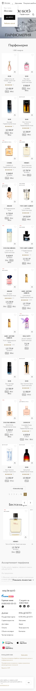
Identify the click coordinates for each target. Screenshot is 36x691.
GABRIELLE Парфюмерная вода (9, 166)
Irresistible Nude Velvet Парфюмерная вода (26, 426)
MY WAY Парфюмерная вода (9, 294)
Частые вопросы (7, 635)
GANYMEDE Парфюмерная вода (26, 296)
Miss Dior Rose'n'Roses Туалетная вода (27, 80)
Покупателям (28, 3)
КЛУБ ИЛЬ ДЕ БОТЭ (26, 617)
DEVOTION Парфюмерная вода (9, 426)
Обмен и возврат (8, 631)
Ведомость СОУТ (6, 668)
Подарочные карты (8, 617)
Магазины (18, 3)
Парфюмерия (24, 14)
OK (29, 682)
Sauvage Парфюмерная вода (9, 123)
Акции (21, 624)
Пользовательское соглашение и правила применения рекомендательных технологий (16, 664)
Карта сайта (24, 655)
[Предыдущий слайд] (24, 502)
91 (21, 494)
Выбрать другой (9, 23)
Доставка (5, 624)
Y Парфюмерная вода (26, 251)
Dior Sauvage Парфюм (9, 384)
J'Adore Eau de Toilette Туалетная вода (10, 80)
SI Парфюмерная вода (9, 209)
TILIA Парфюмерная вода (9, 341)
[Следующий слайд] (30, 502)
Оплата (4, 628)
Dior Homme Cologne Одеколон (9, 471)
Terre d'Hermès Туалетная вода (27, 166)
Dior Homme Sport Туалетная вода (27, 384)
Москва (7, 3)
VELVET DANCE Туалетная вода (26, 339)
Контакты (22, 631)
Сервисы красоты (8, 620)
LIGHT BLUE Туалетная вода (9, 251)
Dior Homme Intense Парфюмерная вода (26, 123)
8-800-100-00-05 (9, 604)
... (18, 494)
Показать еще (18, 488)
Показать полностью (22, 580)
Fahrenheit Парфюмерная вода (26, 471)
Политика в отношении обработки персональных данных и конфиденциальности (17, 659)
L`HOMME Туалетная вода (27, 209)
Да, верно (9, 17)
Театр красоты (24, 628)
